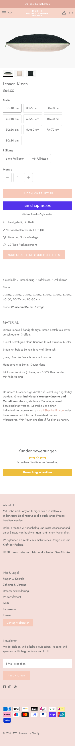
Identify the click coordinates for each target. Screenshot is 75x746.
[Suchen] (12, 13)
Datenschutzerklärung (16, 591)
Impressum (9, 609)
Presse (7, 615)
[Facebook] (4, 686)
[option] (37, 43)
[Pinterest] (15, 686)
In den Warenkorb (37, 193)
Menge (7, 170)
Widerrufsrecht (12, 597)
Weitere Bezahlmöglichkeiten (37, 214)
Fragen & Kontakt (13, 579)
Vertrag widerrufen (18, 623)
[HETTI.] (37, 12)
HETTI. (14, 733)
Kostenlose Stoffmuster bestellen (34, 255)
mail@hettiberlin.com (51, 410)
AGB (6, 603)
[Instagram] (9, 686)
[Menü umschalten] (4, 13)
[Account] (63, 13)
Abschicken (16, 675)
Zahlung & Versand (14, 585)
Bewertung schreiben (37, 472)
